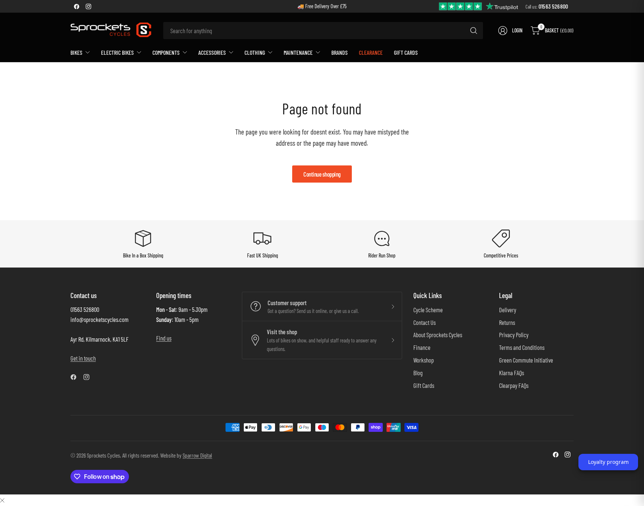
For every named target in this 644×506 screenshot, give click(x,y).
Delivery (507, 309)
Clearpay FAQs (513, 385)
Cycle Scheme (428, 309)
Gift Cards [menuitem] (406, 52)
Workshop (423, 360)
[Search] (473, 30)
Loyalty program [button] (608, 461)
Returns (507, 322)
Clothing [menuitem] (254, 52)
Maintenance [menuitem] (298, 52)
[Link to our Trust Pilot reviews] (479, 6)
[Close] (2, 499)
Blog (418, 372)
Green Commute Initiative (526, 360)
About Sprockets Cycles (437, 334)
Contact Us (424, 322)
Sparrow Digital (197, 455)
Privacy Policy (513, 334)
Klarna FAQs (511, 372)
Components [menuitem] (166, 52)
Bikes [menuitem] (76, 52)
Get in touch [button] (83, 358)
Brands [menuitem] (339, 52)
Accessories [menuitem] (212, 52)
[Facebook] (76, 6)
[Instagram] (88, 6)
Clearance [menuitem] (371, 52)
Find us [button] (163, 338)
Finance (421, 347)
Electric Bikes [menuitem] (117, 52)
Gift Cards (423, 385)
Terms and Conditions (521, 347)
